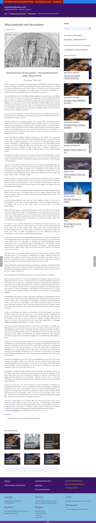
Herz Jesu (66, 171)
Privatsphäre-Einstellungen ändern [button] (74, 480)
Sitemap (7, 481)
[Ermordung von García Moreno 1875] (78, 217)
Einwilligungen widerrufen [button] (72, 487)
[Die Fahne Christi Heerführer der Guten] (78, 93)
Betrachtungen (68, 72)
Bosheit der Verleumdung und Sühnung (11, 445)
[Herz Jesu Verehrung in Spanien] (78, 192)
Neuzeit (72, 171)
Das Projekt (8, 497)
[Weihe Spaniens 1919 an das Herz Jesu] (78, 167)
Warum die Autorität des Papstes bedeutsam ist (51, 445)
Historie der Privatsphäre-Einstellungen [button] (75, 484)
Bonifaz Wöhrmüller (12, 410)
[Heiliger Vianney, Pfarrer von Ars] (78, 143)
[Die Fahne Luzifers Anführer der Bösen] (78, 118)
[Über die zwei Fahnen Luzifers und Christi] (78, 69)
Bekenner (66, 145)
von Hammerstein (75, 145)
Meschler (76, 72)
